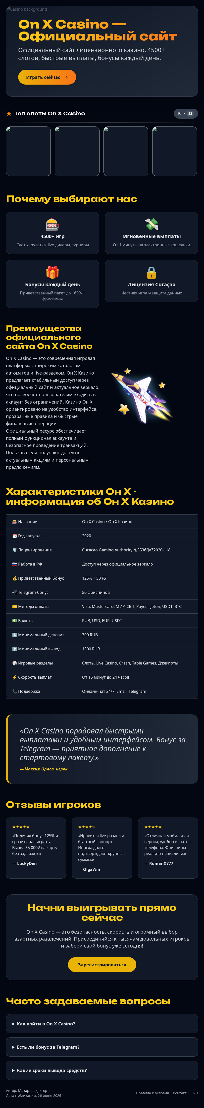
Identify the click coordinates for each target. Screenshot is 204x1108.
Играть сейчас (43, 77)
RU (195, 1093)
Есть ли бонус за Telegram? (48, 1047)
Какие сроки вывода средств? (52, 1070)
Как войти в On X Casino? (46, 1024)
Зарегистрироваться (102, 965)
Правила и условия (152, 1093)
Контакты (181, 1093)
